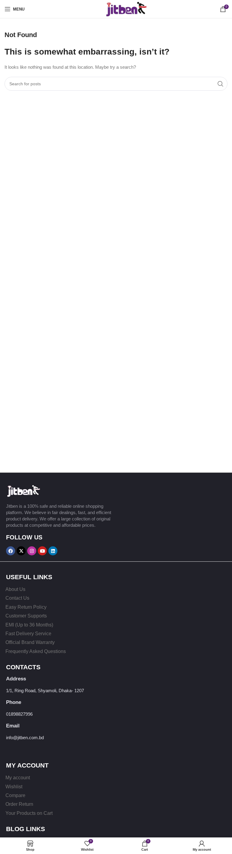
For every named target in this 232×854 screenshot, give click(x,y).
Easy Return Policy (26, 607)
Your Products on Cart (29, 813)
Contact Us (17, 598)
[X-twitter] (21, 550)
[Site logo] (116, 8)
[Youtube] (42, 550)
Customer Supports (26, 615)
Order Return (19, 804)
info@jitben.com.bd (25, 737)
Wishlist (13, 786)
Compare (15, 795)
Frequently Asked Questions (35, 651)
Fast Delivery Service (28, 633)
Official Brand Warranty (30, 642)
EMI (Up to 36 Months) (29, 624)
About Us (15, 589)
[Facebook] (10, 550)
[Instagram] (31, 550)
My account (17, 777)
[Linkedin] (52, 550)
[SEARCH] (220, 84)
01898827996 (19, 714)
